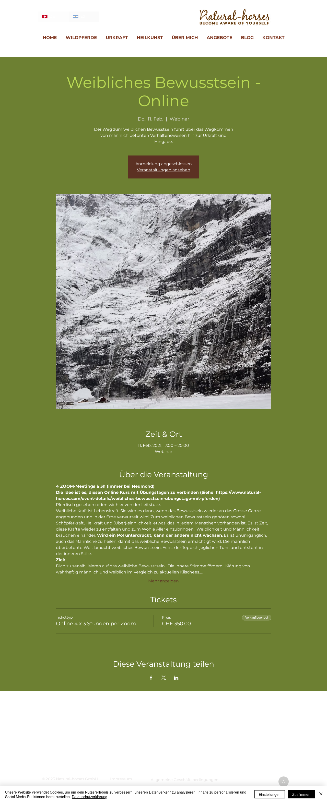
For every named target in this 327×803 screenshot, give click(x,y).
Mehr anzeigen (163, 581)
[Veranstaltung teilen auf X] (163, 678)
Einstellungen (270, 794)
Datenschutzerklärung (89, 796)
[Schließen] (321, 794)
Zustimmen (301, 794)
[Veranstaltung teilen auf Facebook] (151, 678)
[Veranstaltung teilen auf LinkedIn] (176, 678)
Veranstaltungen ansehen (163, 169)
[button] (121, 779)
